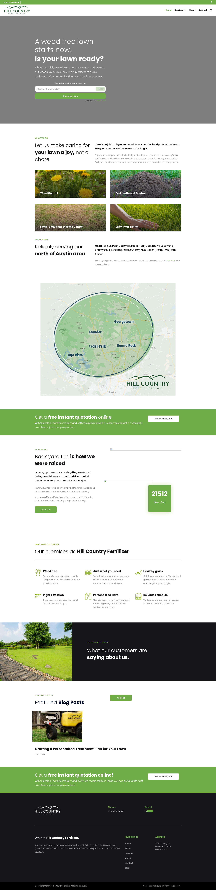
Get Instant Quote (163, 418)
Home (169, 10)
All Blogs (121, 698)
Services (179, 10)
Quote (128, 848)
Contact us (169, 260)
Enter (101, 89)
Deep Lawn (101, 100)
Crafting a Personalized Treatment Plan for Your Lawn (80, 749)
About (192, 10)
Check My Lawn (70, 96)
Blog (127, 868)
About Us (46, 509)
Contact (202, 10)
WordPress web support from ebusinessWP (162, 886)
